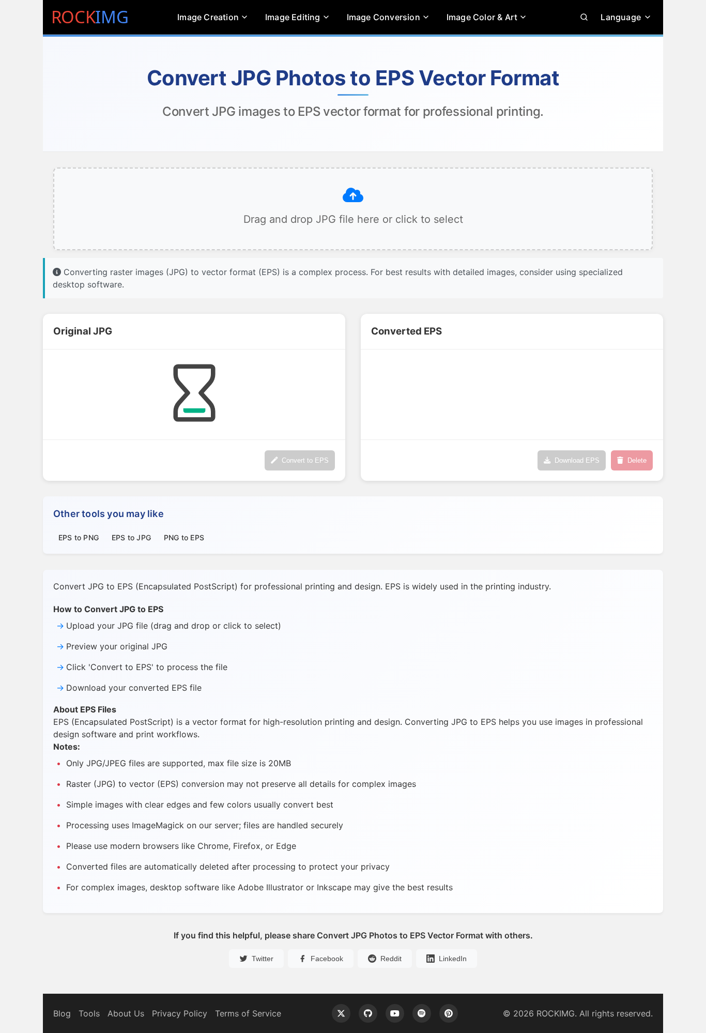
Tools (89, 1013)
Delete (637, 460)
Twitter (262, 958)
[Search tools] (584, 17)
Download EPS (577, 460)
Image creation (208, 17)
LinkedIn (453, 958)
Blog (62, 1013)
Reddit (391, 958)
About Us (126, 1013)
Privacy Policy (179, 1013)
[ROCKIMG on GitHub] (368, 1013)
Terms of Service (248, 1013)
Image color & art (482, 17)
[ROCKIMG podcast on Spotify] (421, 1013)
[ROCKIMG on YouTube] (395, 1013)
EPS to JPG (131, 537)
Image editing (292, 17)
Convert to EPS (305, 460)
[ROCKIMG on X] (341, 1013)
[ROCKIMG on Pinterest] (448, 1013)
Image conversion (383, 17)
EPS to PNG (78, 537)
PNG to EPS (184, 537)
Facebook (327, 958)
